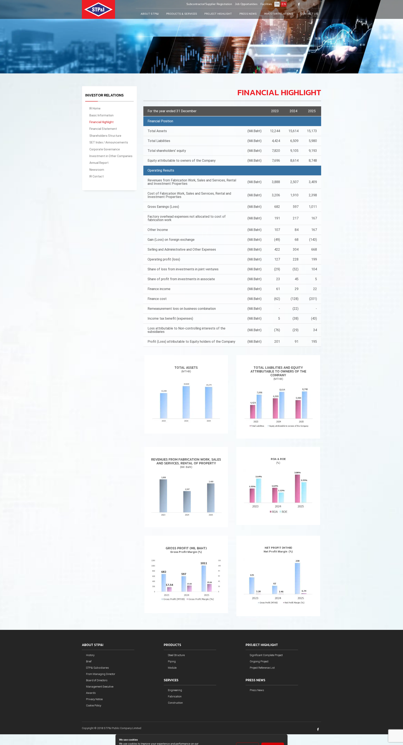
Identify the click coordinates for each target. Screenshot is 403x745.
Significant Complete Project (266, 655)
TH (277, 4)
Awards (91, 692)
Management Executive (99, 686)
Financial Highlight (101, 122)
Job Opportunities (246, 4)
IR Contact (96, 176)
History (90, 655)
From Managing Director (100, 674)
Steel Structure (176, 655)
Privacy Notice (94, 699)
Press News (257, 690)
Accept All (273, 725)
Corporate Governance (104, 149)
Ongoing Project (259, 661)
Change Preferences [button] (219, 725)
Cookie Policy (93, 705)
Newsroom (96, 169)
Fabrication (175, 696)
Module (172, 667)
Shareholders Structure (105, 135)
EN (284, 4)
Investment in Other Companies (110, 156)
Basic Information (101, 115)
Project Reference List (262, 667)
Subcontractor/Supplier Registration (209, 4)
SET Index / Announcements (108, 142)
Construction (175, 702)
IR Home (95, 108)
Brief (89, 661)
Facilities (266, 4)
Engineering (175, 690)
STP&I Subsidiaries (97, 667)
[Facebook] (299, 4)
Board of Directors (96, 680)
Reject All (247, 725)
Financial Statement (103, 128)
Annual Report (99, 162)
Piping (172, 661)
